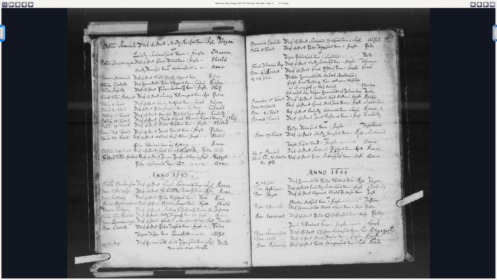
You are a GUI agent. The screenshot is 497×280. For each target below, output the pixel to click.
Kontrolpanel (2, 32)
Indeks (495, 32)
